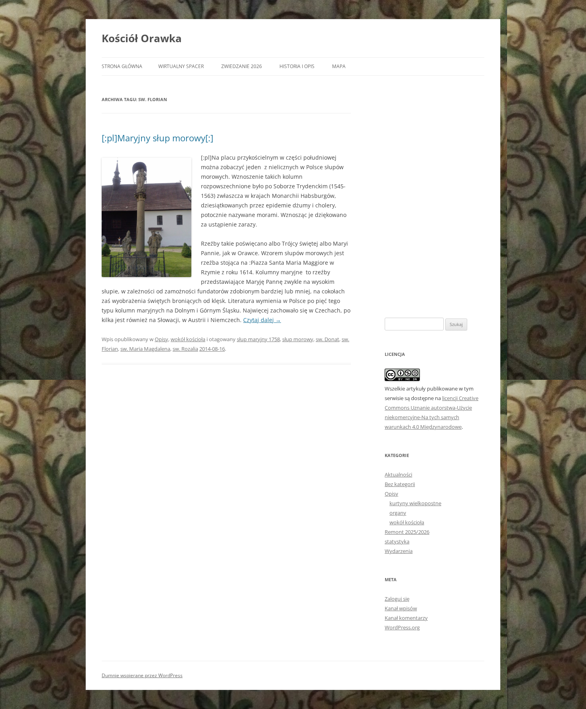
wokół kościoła (188, 339)
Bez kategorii (400, 484)
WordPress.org (402, 627)
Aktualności (398, 474)
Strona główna (122, 66)
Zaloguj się (397, 598)
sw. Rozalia (185, 348)
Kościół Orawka (142, 38)
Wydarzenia (399, 551)
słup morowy (297, 339)
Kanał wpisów (401, 608)
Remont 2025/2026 (407, 531)
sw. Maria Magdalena (145, 348)
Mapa (339, 66)
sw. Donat (327, 339)
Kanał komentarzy (406, 617)
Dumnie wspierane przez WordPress (142, 675)
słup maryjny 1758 (258, 339)
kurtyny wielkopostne (415, 503)
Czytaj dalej (262, 320)
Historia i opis (297, 66)
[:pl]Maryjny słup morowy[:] (157, 138)
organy (397, 512)
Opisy (161, 339)
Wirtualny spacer (181, 66)
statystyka (397, 541)
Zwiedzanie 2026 (241, 66)
